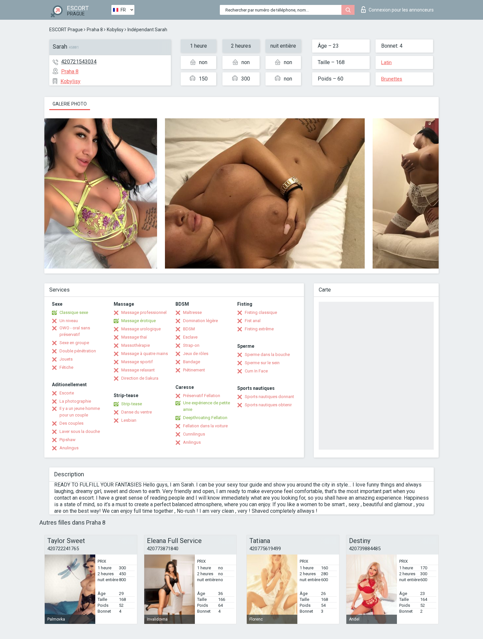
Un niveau (68, 320)
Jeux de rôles (195, 353)
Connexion (401, 9)
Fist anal (253, 320)
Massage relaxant (138, 369)
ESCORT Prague (66, 29)
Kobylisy (115, 29)
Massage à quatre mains (144, 353)
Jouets (66, 359)
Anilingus (192, 442)
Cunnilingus (194, 434)
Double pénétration (77, 350)
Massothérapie (135, 345)
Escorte (66, 392)
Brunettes (391, 79)
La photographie (75, 401)
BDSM (189, 328)
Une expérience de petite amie (206, 406)
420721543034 (79, 62)
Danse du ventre (136, 412)
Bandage (191, 361)
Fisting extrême (259, 328)
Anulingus (69, 447)
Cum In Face (256, 370)
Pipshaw (67, 439)
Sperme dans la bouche (267, 354)
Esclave (190, 337)
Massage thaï (134, 337)
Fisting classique (261, 312)
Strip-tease (131, 403)
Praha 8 (95, 29)
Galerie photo (70, 103)
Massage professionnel (144, 312)
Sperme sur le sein (262, 362)
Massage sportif (137, 361)
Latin (386, 62)
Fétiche (66, 367)
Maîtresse (192, 312)
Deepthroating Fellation (205, 417)
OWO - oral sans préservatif (74, 331)
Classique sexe (73, 312)
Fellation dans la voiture (205, 425)
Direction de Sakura (139, 378)
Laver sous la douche (79, 431)
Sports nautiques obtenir (268, 404)
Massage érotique (138, 320)
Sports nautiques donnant (269, 396)
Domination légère (200, 320)
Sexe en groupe (74, 342)
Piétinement (194, 369)
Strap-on (191, 345)
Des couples (71, 423)
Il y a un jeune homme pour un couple (79, 411)
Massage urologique (141, 328)
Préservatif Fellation (201, 395)
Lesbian (128, 420)
